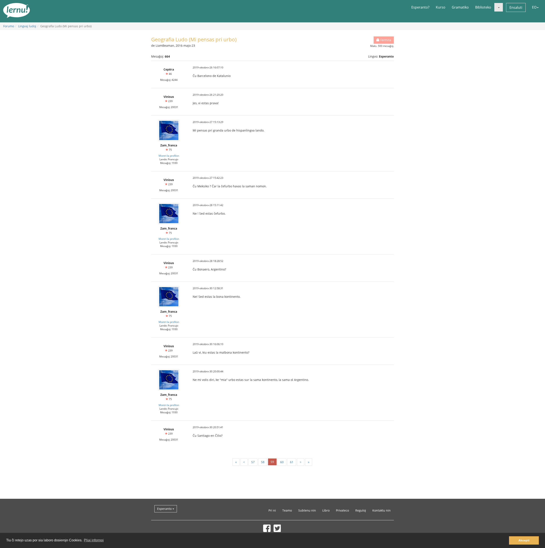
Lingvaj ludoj (27, 26)
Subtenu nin (307, 510)
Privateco (342, 510)
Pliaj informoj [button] (94, 540)
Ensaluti (515, 7)
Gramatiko (460, 7)
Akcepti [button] (523, 540)
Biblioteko (483, 7)
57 (253, 462)
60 (282, 462)
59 (272, 462)
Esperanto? (420, 7)
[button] (498, 7)
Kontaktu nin (381, 510)
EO (534, 7)
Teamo (287, 510)
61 (291, 462)
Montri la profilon (169, 155)
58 (262, 462)
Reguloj (360, 510)
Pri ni (272, 510)
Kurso (440, 7)
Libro (326, 510)
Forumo (8, 26)
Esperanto (164, 509)
